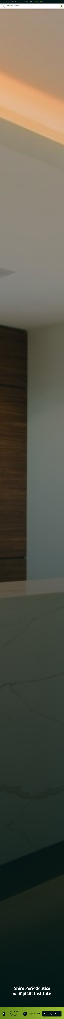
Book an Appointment (52, 1014)
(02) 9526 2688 (39, 2)
